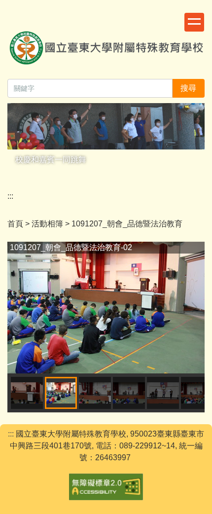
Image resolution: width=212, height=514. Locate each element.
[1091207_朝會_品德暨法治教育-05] (163, 393)
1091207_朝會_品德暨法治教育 (126, 224)
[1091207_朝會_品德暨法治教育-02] (106, 307)
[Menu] (194, 22)
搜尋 (188, 88)
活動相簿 (47, 224)
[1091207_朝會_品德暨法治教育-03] (95, 393)
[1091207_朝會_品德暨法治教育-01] (27, 393)
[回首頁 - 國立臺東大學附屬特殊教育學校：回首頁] (106, 41)
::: (10, 196)
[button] (19, 307)
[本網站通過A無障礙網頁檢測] (106, 485)
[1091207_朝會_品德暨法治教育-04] (129, 393)
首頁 (15, 224)
